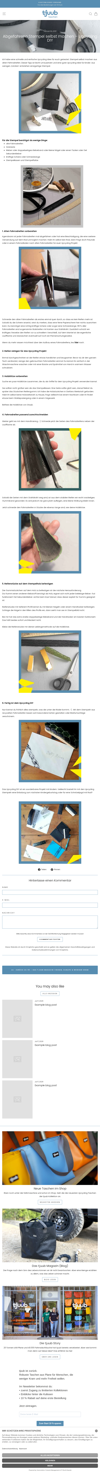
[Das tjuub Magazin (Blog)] (50, 1235)
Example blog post (46, 1004)
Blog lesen (50, 1279)
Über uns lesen (50, 1357)
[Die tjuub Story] (50, 1313)
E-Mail (6, 900)
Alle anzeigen (50, 993)
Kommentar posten (50, 939)
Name (5, 887)
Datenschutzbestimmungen (43, 950)
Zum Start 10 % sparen (50, 1423)
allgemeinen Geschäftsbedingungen (75, 947)
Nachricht (8, 913)
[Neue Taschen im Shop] (50, 1158)
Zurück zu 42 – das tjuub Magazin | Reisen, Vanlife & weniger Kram (52, 970)
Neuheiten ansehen (50, 1202)
